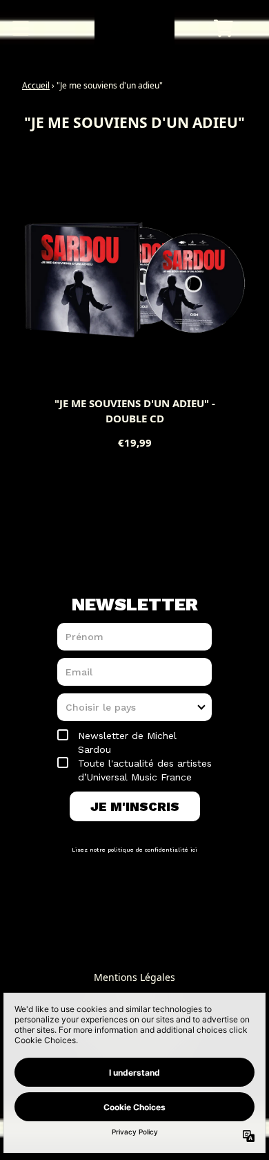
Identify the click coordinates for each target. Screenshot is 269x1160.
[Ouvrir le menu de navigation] (21, 28)
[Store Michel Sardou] (134, 28)
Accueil (36, 85)
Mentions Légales (134, 977)
